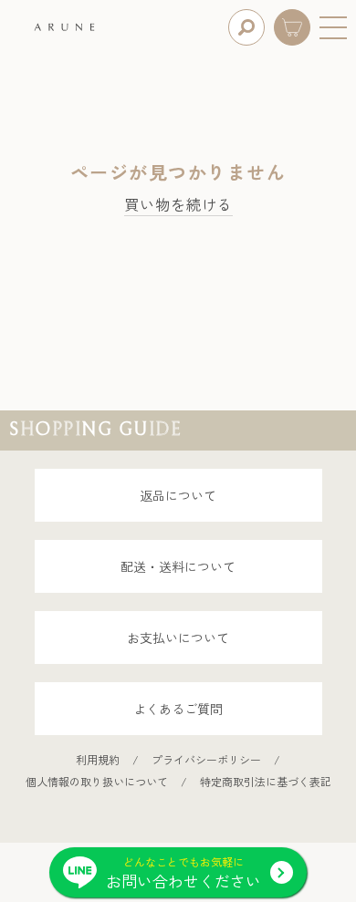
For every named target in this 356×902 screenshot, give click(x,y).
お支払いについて (178, 637)
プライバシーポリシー (206, 759)
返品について (178, 495)
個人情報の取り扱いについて (97, 781)
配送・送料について (178, 566)
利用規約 (98, 759)
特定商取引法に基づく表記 (265, 781)
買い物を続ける (178, 205)
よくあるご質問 (178, 709)
